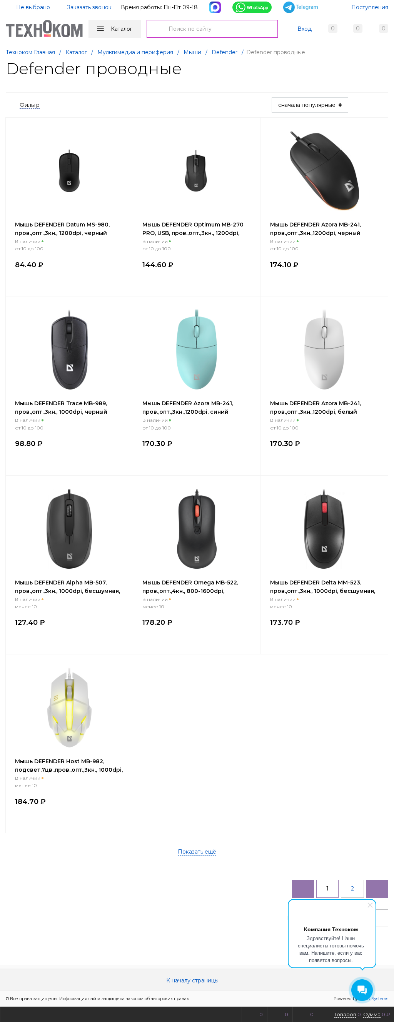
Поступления (369, 7)
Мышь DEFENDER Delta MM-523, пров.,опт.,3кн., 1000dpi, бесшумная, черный (322, 591)
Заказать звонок (89, 7)
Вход (304, 28)
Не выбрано (32, 7)
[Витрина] (359, 105)
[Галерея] (371, 105)
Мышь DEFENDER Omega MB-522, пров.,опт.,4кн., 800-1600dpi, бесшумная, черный (190, 591)
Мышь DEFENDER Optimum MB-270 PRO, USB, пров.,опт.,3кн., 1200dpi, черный (193, 233)
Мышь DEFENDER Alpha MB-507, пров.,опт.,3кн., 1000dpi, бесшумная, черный (67, 591)
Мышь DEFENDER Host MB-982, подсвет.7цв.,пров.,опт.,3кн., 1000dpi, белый (69, 770)
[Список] (383, 105)
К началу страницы (193, 980)
